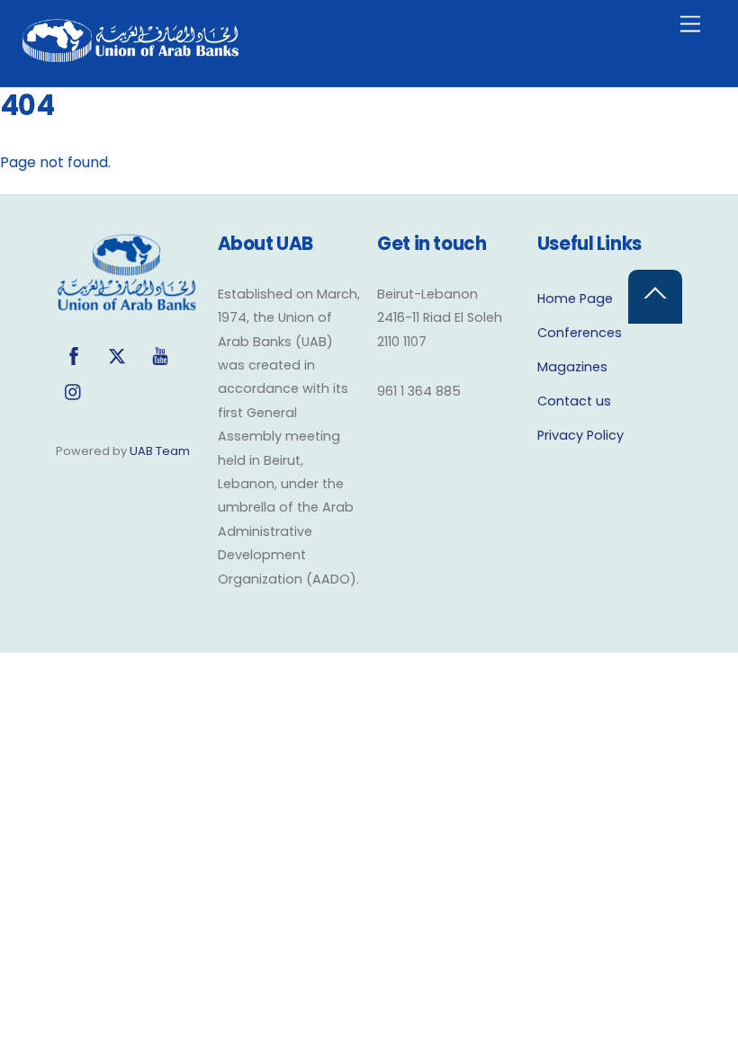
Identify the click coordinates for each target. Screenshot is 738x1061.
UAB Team (160, 450)
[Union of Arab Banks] (130, 54)
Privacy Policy (580, 435)
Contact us (574, 401)
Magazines (572, 367)
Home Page (575, 299)
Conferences (579, 333)
